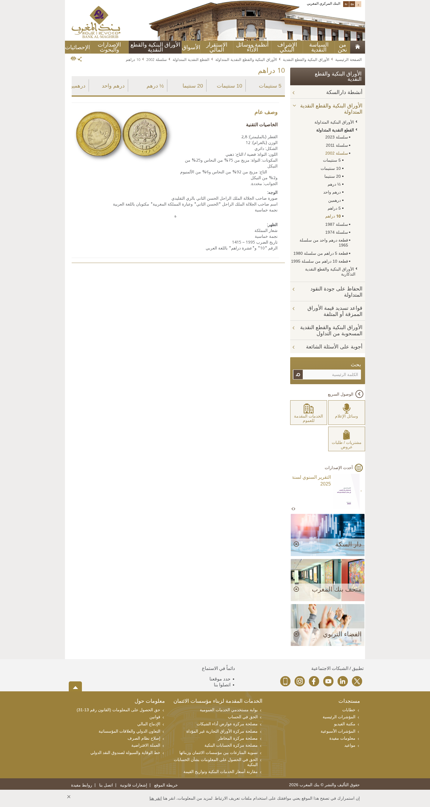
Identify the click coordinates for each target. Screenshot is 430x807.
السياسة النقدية (318, 47)
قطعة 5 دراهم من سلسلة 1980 (320, 253)
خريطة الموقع (166, 785)
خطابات (348, 709)
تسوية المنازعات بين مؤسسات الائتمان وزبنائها (218, 752)
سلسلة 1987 (336, 224)
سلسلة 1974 (336, 232)
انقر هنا (155, 798)
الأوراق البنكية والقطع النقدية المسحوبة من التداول (331, 330)
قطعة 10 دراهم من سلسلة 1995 (319, 261)
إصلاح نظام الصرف (144, 738)
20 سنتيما (193, 86)
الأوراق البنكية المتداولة (334, 122)
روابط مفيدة (81, 785)
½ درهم (155, 86)
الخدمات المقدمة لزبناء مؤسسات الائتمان (217, 701)
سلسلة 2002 (156, 59)
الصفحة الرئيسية (348, 59)
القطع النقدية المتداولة (191, 59)
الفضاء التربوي (342, 634)
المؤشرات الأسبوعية (338, 731)
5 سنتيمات (270, 86)
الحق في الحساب (243, 716)
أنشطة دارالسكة (344, 92)
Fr (346, 4)
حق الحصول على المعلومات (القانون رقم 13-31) (118, 709)
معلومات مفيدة (342, 738)
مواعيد (349, 745)
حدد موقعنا (220, 678)
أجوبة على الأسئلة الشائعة (334, 347)
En (352, 4)
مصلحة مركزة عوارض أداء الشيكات (227, 723)
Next (294, 509)
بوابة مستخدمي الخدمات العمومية (229, 709)
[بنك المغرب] (96, 21)
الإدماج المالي (148, 723)
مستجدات (349, 701)
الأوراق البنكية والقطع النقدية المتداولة (246, 59)
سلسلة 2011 (337, 145)
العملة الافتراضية (145, 745)
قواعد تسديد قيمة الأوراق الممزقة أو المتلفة (334, 311)
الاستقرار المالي (216, 47)
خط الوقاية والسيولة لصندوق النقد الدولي (125, 752)
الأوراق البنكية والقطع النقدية (306, 59)
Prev (292, 509)
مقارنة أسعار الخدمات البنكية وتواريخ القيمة (220, 771)
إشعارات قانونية (133, 785)
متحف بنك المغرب (337, 589)
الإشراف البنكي (287, 47)
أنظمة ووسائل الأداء (252, 47)
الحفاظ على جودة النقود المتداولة (336, 292)
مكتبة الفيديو (344, 723)
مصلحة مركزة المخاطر (238, 738)
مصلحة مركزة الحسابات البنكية (231, 745)
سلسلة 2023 (336, 137)
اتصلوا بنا (222, 684)
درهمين (77, 86)
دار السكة (348, 544)
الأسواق (191, 47)
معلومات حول (150, 701)
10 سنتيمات (229, 86)
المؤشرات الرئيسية (339, 716)
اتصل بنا (106, 785)
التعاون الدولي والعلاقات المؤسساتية (129, 731)
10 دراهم (333, 216)
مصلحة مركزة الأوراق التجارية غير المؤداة (222, 731)
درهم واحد (113, 86)
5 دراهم (334, 208)
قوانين (154, 716)
